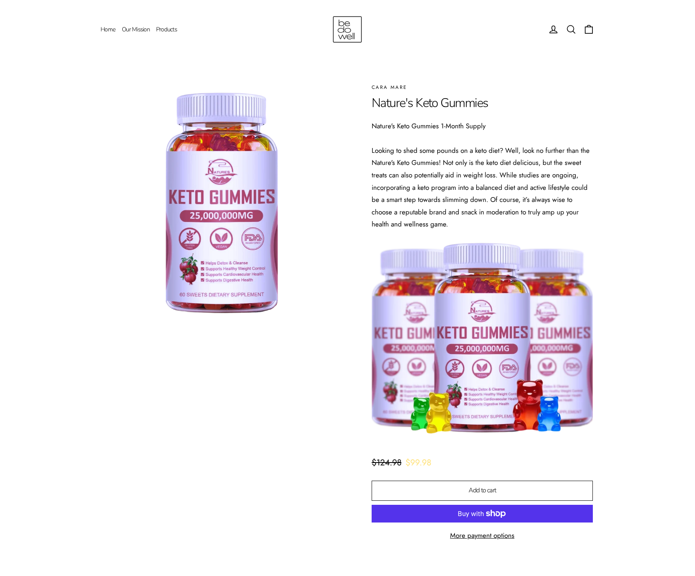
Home (108, 29)
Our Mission (136, 29)
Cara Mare (389, 87)
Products (166, 29)
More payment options (482, 535)
